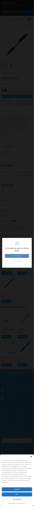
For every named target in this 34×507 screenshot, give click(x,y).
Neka (17, 494)
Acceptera (17, 489)
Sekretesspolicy (20, 503)
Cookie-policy (12, 503)
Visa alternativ (17, 499)
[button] (31, 457)
